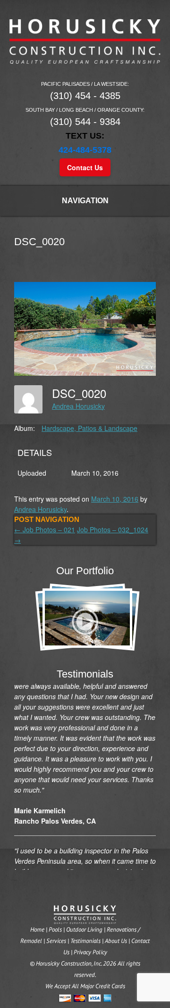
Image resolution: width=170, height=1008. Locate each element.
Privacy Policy (90, 952)
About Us (116, 941)
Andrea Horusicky (78, 406)
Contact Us (85, 167)
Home (37, 929)
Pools (55, 929)
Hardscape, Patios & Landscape (89, 428)
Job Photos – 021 (44, 529)
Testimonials (85, 941)
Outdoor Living (84, 929)
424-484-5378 (85, 150)
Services (56, 941)
